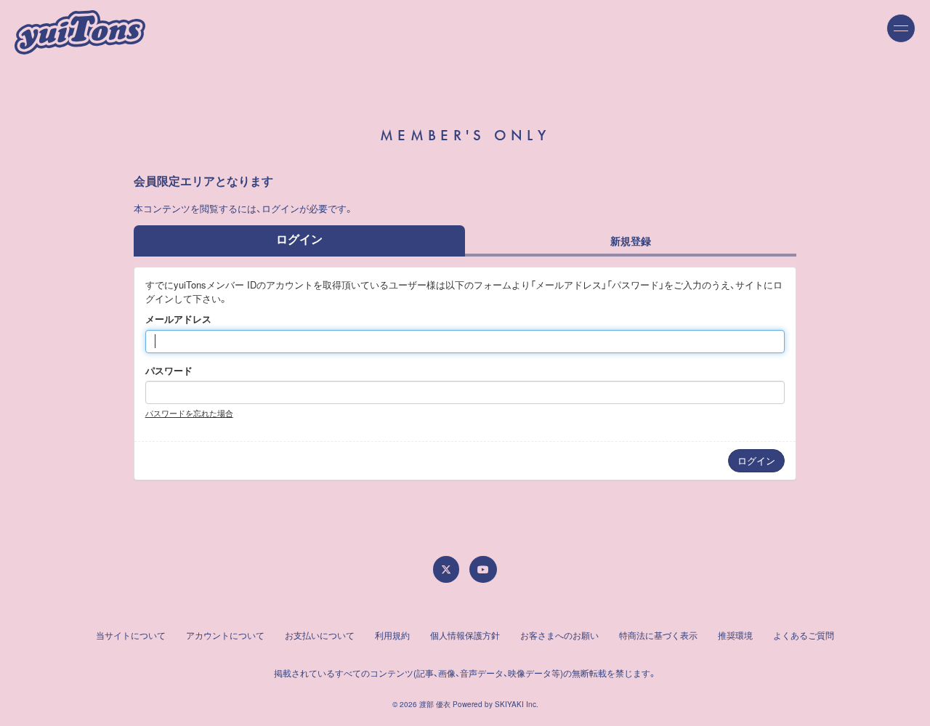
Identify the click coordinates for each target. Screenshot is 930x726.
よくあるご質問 (803, 635)
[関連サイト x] (446, 569)
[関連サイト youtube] (483, 569)
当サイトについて (131, 635)
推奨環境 (735, 635)
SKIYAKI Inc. (516, 704)
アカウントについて (225, 635)
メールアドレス (178, 319)
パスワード (169, 370)
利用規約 (392, 635)
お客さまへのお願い (559, 635)
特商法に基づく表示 (658, 635)
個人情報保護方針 (465, 635)
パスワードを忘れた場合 (189, 413)
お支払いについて (320, 635)
